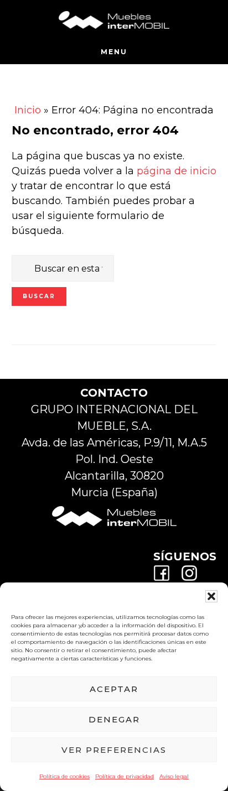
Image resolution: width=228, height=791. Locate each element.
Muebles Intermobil (114, 20)
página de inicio (176, 171)
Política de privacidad (124, 776)
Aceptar (114, 689)
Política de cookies (64, 776)
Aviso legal (174, 776)
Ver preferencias (114, 750)
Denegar (114, 719)
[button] (211, 596)
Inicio (27, 110)
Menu (114, 52)
